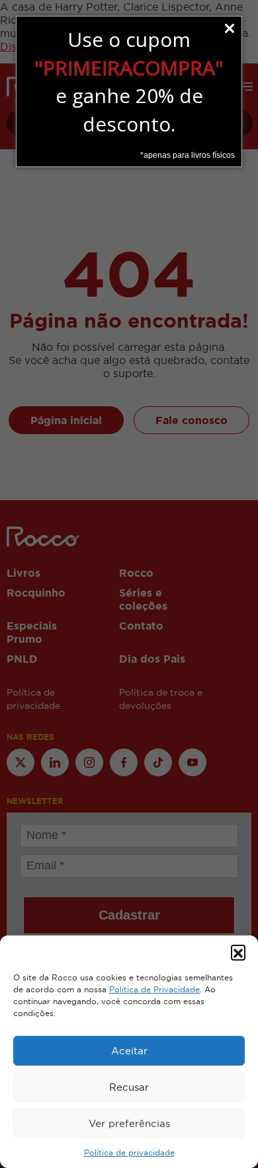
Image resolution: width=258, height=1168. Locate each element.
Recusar (129, 1087)
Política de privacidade (129, 1152)
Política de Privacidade (154, 989)
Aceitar (129, 1050)
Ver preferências (129, 1123)
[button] (238, 952)
